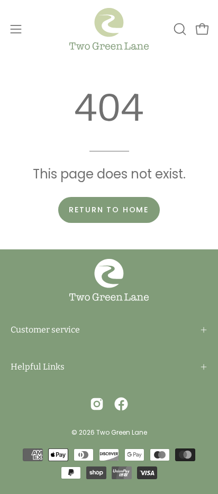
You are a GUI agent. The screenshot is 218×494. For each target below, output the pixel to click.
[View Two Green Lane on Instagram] (97, 404)
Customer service (45, 330)
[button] (178, 29)
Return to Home (109, 209)
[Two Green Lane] (109, 29)
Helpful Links (38, 367)
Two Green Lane (121, 432)
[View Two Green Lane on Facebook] (121, 404)
